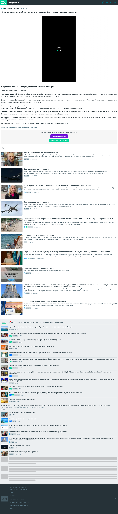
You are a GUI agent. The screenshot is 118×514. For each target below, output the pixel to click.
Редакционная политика (17, 499)
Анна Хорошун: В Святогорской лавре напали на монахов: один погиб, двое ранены (57, 186)
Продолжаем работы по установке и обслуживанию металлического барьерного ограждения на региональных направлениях (68, 219)
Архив (11, 508)
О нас (11, 492)
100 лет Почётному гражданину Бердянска (41, 152)
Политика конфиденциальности (19, 502)
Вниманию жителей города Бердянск (39, 268)
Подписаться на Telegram (59, 140)
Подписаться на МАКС (59, 136)
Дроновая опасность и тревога (36, 169)
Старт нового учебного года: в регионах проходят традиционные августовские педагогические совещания (67, 252)
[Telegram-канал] (107, 2)
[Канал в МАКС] (103, 2)
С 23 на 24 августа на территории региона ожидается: (45, 301)
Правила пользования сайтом (19, 505)
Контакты (12, 496)
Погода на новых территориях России (39, 235)
